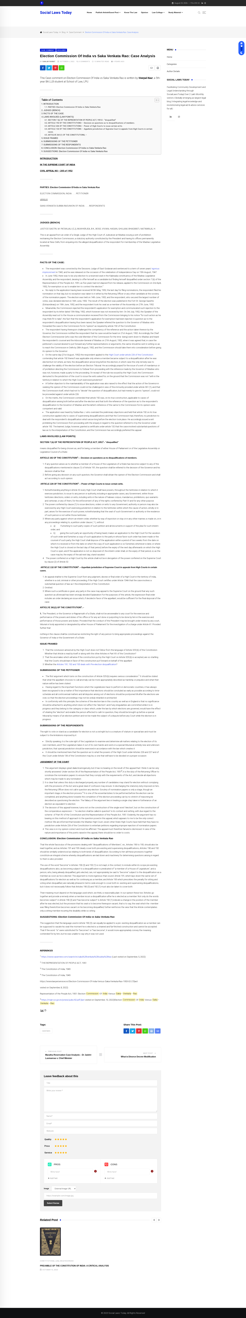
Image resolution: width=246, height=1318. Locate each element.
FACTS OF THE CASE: (53, 113)
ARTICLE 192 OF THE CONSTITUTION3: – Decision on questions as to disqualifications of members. (91, 123)
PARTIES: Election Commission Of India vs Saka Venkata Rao (74, 107)
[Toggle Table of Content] (155, 100)
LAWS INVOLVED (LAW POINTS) (58, 117)
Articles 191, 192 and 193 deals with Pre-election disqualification (86, 664)
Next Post (148, 1053)
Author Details (173, 71)
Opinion (144, 12)
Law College (157, 12)
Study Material (174, 12)
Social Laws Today (56, 12)
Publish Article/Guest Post (107, 12)
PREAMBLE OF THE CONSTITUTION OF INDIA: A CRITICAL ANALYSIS (74, 1266)
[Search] (199, 12)
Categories (172, 64)
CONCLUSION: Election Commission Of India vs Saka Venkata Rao (74, 148)
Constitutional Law (49, 1261)
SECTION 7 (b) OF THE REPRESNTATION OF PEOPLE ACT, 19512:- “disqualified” (82, 120)
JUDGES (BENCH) (51, 110)
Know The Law (130, 12)
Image (46, 1188)
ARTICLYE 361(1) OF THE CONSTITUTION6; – (67, 135)
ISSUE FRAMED (50, 138)
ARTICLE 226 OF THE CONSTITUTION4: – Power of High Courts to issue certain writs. (85, 126)
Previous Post (55, 1051)
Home (89, 12)
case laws (46, 1031)
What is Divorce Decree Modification (138, 1057)
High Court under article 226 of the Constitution (131, 354)
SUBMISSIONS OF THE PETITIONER (60, 141)
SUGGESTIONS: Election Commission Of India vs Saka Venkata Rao (75, 151)
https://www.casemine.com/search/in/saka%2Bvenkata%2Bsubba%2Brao (76, 956)
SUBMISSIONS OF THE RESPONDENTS (62, 144)
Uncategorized (67, 1261)
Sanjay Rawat (49, 61)
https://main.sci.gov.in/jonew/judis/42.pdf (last (63, 1000)
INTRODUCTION (51, 104)
